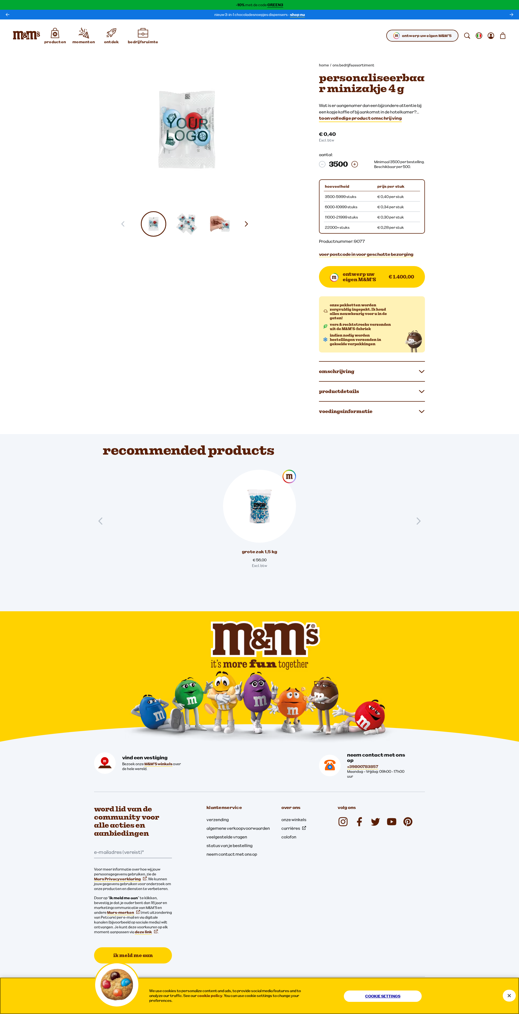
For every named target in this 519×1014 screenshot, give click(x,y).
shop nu (297, 14)
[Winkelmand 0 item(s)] (502, 35)
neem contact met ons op (232, 854)
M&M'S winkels (158, 764)
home (324, 65)
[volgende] (511, 14)
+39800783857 (362, 766)
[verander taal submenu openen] (479, 35)
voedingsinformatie (345, 411)
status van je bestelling (229, 845)
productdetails (339, 391)
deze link (143, 932)
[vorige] (7, 14)
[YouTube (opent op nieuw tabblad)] (391, 821)
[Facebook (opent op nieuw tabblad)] (359, 821)
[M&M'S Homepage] (26, 36)
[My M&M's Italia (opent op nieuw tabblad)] (407, 821)
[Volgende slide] (248, 224)
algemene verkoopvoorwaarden (238, 828)
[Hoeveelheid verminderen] (322, 164)
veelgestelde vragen (227, 836)
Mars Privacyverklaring (117, 879)
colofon (288, 836)
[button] (153, 224)
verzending (218, 819)
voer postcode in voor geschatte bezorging (366, 254)
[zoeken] (467, 35)
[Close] (509, 996)
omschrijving (336, 371)
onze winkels (293, 819)
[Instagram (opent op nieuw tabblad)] (343, 821)
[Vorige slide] (102, 521)
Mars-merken (120, 912)
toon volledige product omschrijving (360, 118)
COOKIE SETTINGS (382, 996)
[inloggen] (490, 35)
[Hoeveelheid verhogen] (354, 164)
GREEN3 (275, 5)
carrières (290, 828)
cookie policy (209, 995)
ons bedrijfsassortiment (353, 65)
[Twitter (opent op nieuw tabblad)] (375, 821)
